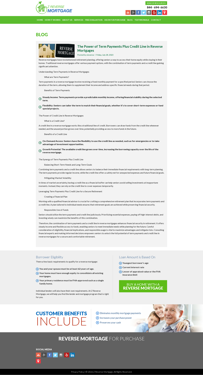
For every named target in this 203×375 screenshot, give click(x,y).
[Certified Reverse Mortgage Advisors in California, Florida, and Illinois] (51, 7)
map (38, 361)
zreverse (90, 55)
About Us (67, 20)
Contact (156, 20)
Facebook (49, 355)
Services (78, 20)
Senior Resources (156, 3)
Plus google (44, 355)
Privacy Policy (78, 371)
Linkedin (72, 355)
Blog (130, 20)
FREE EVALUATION (93, 20)
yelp (66, 355)
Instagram (61, 355)
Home (40, 20)
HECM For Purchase (114, 20)
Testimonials (142, 20)
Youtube (38, 355)
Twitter (55, 355)
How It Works (52, 20)
